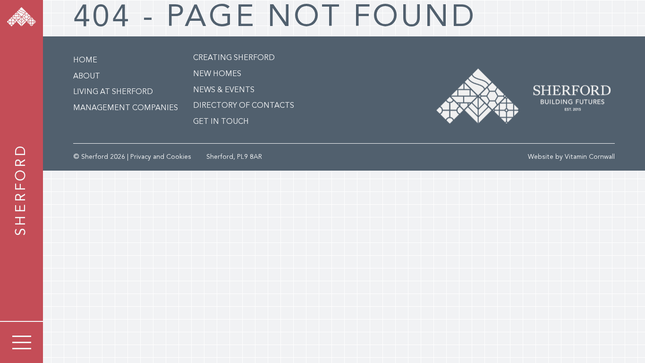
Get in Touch (221, 122)
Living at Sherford (113, 92)
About (86, 76)
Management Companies (125, 108)
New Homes (217, 74)
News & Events (224, 90)
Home (85, 60)
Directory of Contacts (243, 106)
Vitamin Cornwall (590, 157)
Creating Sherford (234, 58)
